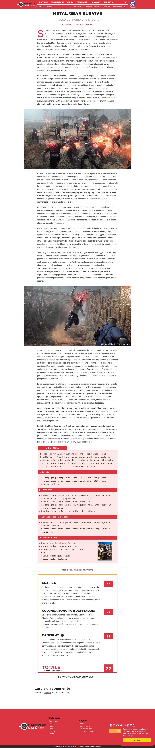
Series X (49, 7)
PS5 (40, 7)
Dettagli (130, 736)
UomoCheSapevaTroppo (83, 24)
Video (70, 2)
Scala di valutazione (54, 670)
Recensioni (57, 2)
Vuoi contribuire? (119, 7)
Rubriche (82, 2)
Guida (51, 729)
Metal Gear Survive (65, 543)
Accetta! (137, 740)
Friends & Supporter (92, 7)
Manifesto (78, 7)
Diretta (108, 2)
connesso (47, 692)
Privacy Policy (84, 726)
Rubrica (52, 726)
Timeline (106, 7)
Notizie (43, 2)
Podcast (96, 2)
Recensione (53, 721)
